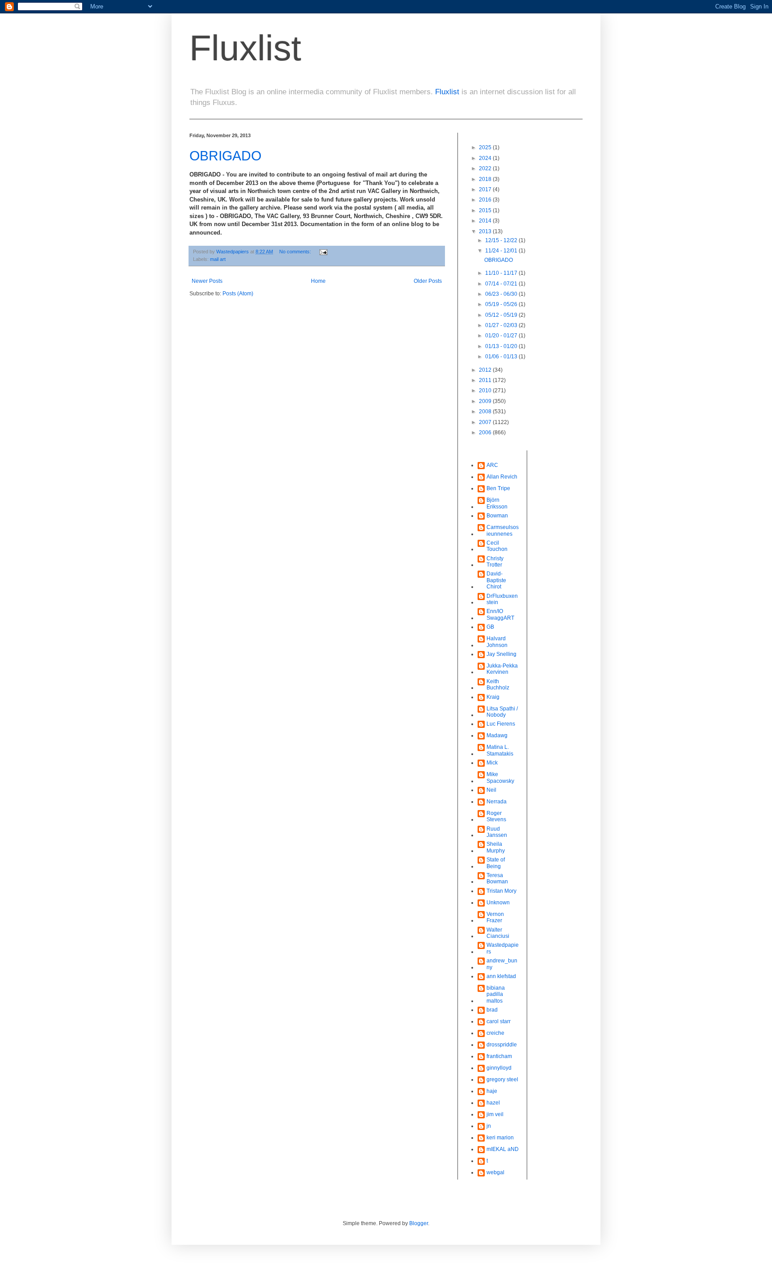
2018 (486, 179)
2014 (486, 221)
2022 (486, 168)
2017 (486, 189)
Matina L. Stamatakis (500, 750)
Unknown (498, 902)
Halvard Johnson (497, 641)
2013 (486, 231)
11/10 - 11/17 (502, 273)
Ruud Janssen (497, 832)
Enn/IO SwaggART (500, 614)
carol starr (499, 1021)
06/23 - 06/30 (502, 294)
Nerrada (497, 801)
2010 (486, 390)
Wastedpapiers (503, 948)
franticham (499, 1056)
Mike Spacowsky (500, 777)
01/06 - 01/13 (502, 356)
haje (492, 1091)
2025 (486, 147)
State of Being (496, 863)
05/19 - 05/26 (502, 304)
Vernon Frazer (495, 917)
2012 (486, 370)
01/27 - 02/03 (502, 325)
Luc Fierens (501, 724)
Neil (491, 790)
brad (492, 1010)
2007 (486, 422)
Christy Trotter (495, 561)
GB (490, 627)
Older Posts (428, 281)
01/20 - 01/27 (502, 335)
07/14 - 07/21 (502, 284)
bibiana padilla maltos (496, 994)
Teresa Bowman (497, 878)
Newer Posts (207, 281)
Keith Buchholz (498, 684)
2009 (486, 401)
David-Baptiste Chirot (496, 580)
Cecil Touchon (497, 546)
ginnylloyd (499, 1068)
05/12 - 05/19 (502, 315)
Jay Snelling (501, 654)
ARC (492, 465)
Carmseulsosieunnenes (503, 530)
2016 (486, 200)
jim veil (495, 1114)
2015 (486, 210)
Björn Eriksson (497, 503)
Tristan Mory (501, 891)
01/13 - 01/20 (502, 346)
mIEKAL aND (503, 1149)
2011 (486, 380)
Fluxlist (245, 48)
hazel (493, 1103)
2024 (486, 158)
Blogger (418, 1223)
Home (318, 281)
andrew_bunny (502, 964)
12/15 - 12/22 (502, 240)
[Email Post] (323, 251)
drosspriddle (502, 1045)
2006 (486, 432)
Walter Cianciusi (498, 933)
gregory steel (502, 1079)
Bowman (497, 515)
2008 (486, 411)
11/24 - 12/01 (502, 251)
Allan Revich (502, 477)
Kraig (493, 697)
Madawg (497, 735)
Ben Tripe (498, 488)
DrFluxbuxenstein (502, 599)
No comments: (295, 251)
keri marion (500, 1137)
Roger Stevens (496, 816)
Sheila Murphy (496, 847)
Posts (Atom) (237, 293)
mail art (218, 259)
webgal (495, 1172)
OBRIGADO (225, 155)
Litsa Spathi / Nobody (502, 712)
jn (489, 1126)
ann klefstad (501, 976)
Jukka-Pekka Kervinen (502, 669)
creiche (495, 1033)
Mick (492, 763)
